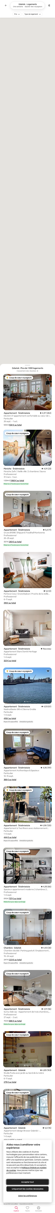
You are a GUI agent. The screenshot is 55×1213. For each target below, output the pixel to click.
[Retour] (6, 5)
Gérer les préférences (27, 1196)
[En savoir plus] (37, 371)
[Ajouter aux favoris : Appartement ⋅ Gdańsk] (48, 1034)
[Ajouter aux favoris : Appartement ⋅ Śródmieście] (48, 377)
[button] (15, 425)
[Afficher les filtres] (49, 5)
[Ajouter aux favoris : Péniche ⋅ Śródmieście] (48, 433)
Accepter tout (27, 1182)
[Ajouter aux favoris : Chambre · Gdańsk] (48, 912)
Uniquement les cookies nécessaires (27, 1189)
